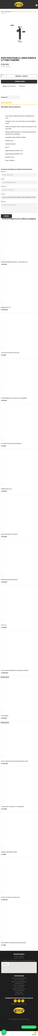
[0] (35, 4)
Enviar (6, 216)
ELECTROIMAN (4, 715)
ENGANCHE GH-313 (6, 307)
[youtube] (22, 1000)
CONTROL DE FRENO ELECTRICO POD (10, 897)
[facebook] (15, 1000)
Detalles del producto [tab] (11, 107)
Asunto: (3, 194)
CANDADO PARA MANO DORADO (9, 852)
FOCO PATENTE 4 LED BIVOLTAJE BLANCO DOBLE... (14, 942)
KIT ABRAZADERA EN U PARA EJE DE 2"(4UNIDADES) (14, 398)
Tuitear (14, 97)
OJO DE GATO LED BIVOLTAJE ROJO (10, 352)
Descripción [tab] (6, 103)
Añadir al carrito (21, 76)
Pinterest (18, 97)
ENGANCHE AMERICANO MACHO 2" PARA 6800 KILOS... (14, 262)
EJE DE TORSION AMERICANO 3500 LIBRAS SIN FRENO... (15, 670)
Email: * (3, 179)
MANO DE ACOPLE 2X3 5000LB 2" (9, 534)
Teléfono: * (4, 186)
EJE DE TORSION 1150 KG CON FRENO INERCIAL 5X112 (14, 761)
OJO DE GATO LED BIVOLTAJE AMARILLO (11, 443)
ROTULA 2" (4, 625)
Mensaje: (3, 201)
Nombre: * (3, 171)
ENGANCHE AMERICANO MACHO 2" (9, 579)
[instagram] (19, 1000)
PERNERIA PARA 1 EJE (6, 489)
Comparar (22, 86)
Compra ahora (20, 81)
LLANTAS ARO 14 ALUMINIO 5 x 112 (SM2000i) (12, 806)
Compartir (10, 97)
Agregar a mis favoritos (9, 86)
